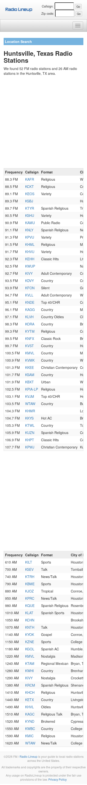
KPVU (29, 237)
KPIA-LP (31, 389)
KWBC (30, 728)
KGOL (29, 649)
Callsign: (48, 6)
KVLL (29, 295)
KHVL (29, 706)
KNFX (29, 338)
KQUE (30, 605)
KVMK (30, 360)
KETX (29, 699)
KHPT (29, 439)
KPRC (29, 598)
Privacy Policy (57, 779)
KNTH (29, 627)
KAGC (30, 714)
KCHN (29, 620)
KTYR (29, 208)
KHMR (30, 410)
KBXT (29, 381)
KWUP (30, 266)
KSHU (29, 215)
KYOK (29, 634)
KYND (29, 721)
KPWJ (29, 447)
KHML (30, 244)
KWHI (29, 670)
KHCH (30, 692)
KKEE (29, 367)
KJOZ (29, 591)
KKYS (29, 418)
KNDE (29, 302)
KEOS (29, 193)
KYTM (30, 331)
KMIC (29, 735)
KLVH (29, 316)
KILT (28, 562)
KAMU (30, 222)
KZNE (29, 641)
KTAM (29, 663)
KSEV (29, 569)
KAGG (30, 309)
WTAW (30, 403)
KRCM (30, 685)
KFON (30, 287)
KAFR (29, 179)
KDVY (29, 280)
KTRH (29, 576)
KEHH (29, 258)
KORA (29, 324)
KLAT (29, 612)
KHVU (29, 251)
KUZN (29, 432)
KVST (29, 345)
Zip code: (47, 13)
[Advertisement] (43, 122)
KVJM (29, 396)
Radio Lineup (28, 756)
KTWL (30, 425)
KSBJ (29, 201)
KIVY (29, 273)
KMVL (29, 353)
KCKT (29, 186)
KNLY (29, 229)
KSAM (29, 374)
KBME (30, 583)
